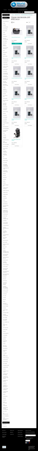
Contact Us (14, 9)
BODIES (4, 54)
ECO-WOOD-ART (5, 96)
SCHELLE (4, 337)
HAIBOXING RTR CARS (6, 168)
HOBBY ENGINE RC (5, 185)
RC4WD (4, 297)
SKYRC (4, 343)
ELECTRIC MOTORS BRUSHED (5, 104)
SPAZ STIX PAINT (5, 351)
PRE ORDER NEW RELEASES (6, 274)
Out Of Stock (30, 43)
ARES (4, 32)
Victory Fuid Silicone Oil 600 (17, 78)
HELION (4, 175)
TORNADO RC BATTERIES (5, 374)
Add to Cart (17, 43)
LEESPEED (4, 220)
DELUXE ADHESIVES (5, 82)
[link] (27, 442)
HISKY (4, 181)
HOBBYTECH (5, 192)
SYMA (4, 23)
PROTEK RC (5, 280)
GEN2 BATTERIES (5, 142)
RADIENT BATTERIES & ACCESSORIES (5, 287)
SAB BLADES (5, 329)
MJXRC (4, 248)
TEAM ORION (5, 361)
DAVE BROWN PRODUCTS (5, 79)
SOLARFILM (5, 348)
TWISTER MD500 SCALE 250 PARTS (5, 386)
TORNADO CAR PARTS (5, 371)
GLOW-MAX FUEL (5, 149)
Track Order (4, 434)
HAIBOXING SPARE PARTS (5, 171)
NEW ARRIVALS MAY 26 (6, 258)
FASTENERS (5, 117)
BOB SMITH (5, 52)
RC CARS (4, 295)
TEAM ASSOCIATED (5, 355)
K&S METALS (5, 203)
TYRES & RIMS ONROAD (5, 392)
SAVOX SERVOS (5, 333)
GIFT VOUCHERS (6, 144)
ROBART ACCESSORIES (5, 315)
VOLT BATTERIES (5, 402)
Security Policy (20, 436)
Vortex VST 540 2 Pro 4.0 (16, 37)
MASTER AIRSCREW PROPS (5, 232)
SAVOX (4, 331)
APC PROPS (5, 30)
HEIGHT (4, 173)
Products (5, 9)
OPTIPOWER (5, 266)
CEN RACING (5, 69)
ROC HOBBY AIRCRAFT (5, 320)
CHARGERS (5, 71)
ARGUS (4, 34)
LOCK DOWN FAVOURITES (5, 223)
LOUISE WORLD (6, 225)
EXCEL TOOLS (5, 111)
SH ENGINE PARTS (5, 341)
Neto (29, 449)
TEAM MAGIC (5, 359)
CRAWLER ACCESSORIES (5, 76)
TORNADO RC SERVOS (5, 381)
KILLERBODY (5, 208)
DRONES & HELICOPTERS (5, 85)
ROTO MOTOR (5, 327)
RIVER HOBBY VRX (5, 310)
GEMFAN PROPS (6, 139)
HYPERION (5, 198)
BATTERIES (5, 41)
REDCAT (4, 299)
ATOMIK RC (5, 36)
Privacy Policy (20, 434)
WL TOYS (5, 411)
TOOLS (4, 369)
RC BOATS (5, 293)
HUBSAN (4, 196)
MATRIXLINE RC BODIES (6, 235)
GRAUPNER (5, 158)
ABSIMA (4, 25)
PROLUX (4, 278)
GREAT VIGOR (5, 160)
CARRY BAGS (5, 64)
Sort (26, 22)
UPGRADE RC (5, 396)
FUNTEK (4, 135)
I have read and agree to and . (30, 438)
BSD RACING (5, 56)
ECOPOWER (5, 98)
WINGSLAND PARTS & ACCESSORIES (5, 408)
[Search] (33, 12)
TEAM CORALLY (6, 357)
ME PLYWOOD (5, 240)
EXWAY (4, 113)
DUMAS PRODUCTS (5, 89)
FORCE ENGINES (6, 128)
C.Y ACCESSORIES (5, 58)
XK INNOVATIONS (5, 413)
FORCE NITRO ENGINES (5, 131)
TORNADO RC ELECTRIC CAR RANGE (5, 377)
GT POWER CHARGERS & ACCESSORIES (5, 165)
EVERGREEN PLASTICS (5, 109)
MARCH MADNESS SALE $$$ (6, 228)
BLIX (4, 50)
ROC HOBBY (5, 317)
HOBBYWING (5, 194)
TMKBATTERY (5, 367)
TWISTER (4, 383)
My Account (4, 432)
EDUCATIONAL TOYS (5, 101)
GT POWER (5, 162)
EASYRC (4, 93)
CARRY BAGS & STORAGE (5, 67)
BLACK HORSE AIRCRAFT (5, 48)
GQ (3, 156)
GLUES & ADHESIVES (5, 151)
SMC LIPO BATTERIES (5, 346)
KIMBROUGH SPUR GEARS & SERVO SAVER (5, 211)
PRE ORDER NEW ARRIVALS (6, 272)
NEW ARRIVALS (6, 21)
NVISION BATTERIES (5, 262)
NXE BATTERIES (6, 264)
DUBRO (4, 87)
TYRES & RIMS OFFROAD (5, 389)
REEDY (4, 301)
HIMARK (4, 179)
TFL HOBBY (5, 363)
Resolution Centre (4, 436)
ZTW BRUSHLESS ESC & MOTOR (6, 419)
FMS (4, 124)
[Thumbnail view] (12, 22)
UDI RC (4, 394)
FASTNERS (5, 119)
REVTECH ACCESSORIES (5, 304)
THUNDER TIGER (6, 365)
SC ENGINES (5, 335)
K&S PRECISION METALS (5, 206)
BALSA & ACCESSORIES (5, 39)
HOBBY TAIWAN (6, 190)
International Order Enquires (22, 9)
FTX (3, 133)
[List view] (14, 22)
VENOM (4, 398)
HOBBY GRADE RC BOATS (5, 188)
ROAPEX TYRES (5, 312)
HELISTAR (5, 177)
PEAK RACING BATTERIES (5, 269)
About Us (9, 9)
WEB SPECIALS (5, 19)
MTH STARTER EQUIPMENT (5, 255)
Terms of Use (20, 432)
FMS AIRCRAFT (5, 126)
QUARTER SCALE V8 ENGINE (5, 283)
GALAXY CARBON (4, 137)
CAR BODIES (5, 62)
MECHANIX (5, 242)
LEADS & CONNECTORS (5, 218)
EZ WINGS (5, 115)
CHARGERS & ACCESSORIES (5, 73)
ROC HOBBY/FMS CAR (5, 325)
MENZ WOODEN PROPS (6, 244)
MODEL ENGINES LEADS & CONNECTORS (6, 251)
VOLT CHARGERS (5, 405)
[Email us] (26, 442)
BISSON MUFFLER (4, 45)
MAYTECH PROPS (5, 238)
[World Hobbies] (19, 4)
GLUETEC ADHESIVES (5, 154)
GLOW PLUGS (5, 146)
